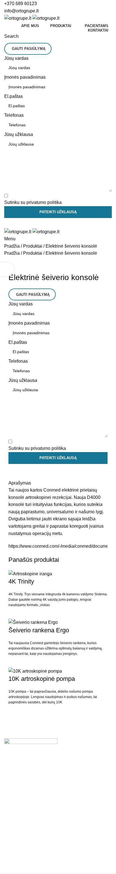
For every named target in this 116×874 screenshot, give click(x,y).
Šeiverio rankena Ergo (38, 630)
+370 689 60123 (20, 3)
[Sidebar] (7, 269)
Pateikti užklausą (58, 212)
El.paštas (13, 96)
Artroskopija (16, 806)
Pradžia (12, 246)
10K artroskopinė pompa (41, 678)
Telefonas (14, 115)
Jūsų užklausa (18, 134)
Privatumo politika (87, 865)
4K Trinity (21, 581)
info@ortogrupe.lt (21, 10)
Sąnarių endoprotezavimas (31, 796)
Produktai (32, 246)
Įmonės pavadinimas (25, 77)
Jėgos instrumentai (23, 842)
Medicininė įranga (22, 831)
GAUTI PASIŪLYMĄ (28, 49)
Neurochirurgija (19, 817)
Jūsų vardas (16, 58)
